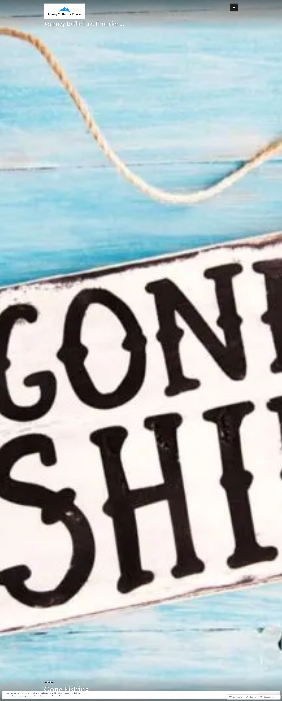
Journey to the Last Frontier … (84, 23)
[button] (234, 7)
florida (48, 681)
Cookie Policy (58, 696)
